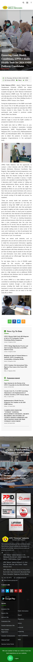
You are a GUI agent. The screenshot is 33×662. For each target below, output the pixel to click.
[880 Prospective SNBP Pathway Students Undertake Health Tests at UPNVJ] (16, 475)
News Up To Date (14, 331)
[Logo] (17, 5)
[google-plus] (16, 590)
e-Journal (20, 627)
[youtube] (20, 590)
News (20, 80)
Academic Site (5, 609)
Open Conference (23, 635)
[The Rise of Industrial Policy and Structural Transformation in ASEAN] (16, 449)
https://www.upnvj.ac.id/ (11, 580)
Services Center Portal (7, 644)
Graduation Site (5, 621)
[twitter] (7, 590)
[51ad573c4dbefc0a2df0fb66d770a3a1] (23, 512)
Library (20, 623)
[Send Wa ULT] (10, 658)
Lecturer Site (4, 617)
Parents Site (4, 613)
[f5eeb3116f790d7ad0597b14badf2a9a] (8, 512)
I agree (16, 658)
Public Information (23, 611)
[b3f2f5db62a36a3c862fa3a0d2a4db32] (23, 499)
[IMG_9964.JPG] (16, 152)
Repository (21, 619)
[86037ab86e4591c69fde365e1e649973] (8, 499)
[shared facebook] (14, 321)
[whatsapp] (10, 321)
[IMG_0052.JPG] (16, 305)
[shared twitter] (19, 321)
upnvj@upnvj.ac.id (21, 577)
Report (20, 615)
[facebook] (31, 2)
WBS (19, 639)
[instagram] (11, 590)
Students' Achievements (8, 636)
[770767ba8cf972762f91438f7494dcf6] (16, 524)
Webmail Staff (5, 640)
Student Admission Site (7, 625)
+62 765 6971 (8, 577)
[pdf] (23, 321)
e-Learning (21, 631)
